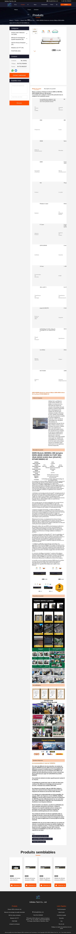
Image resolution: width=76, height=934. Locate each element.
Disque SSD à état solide (39, 841)
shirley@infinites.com (53, 1)
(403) (17, 33)
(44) (17, 47)
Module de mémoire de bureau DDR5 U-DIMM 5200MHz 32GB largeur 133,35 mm (59, 879)
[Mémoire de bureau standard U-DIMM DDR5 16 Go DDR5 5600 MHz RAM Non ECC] (30, 867)
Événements (44, 4)
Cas (61, 921)
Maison (11, 20)
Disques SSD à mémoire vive (27, 20)
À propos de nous (29, 5)
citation (66, 4)
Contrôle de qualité (61, 915)
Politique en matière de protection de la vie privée (61, 927)
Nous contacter (36, 5)
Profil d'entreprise (61, 909)
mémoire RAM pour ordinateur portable (42, 838)
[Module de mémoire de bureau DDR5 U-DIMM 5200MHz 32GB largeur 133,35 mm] (60, 867)
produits (17, 20)
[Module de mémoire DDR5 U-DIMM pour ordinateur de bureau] (45, 867)
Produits (23, 4)
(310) (15, 51)
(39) (18, 38)
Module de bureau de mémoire (40, 836)
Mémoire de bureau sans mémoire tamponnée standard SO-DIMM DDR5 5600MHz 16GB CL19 (15, 879)
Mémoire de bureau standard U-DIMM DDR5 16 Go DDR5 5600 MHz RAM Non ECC (30, 879)
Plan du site (61, 924)
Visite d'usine (61, 912)
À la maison (16, 5)
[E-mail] (16, 70)
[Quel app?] (12, 70)
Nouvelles (61, 918)
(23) (18, 43)
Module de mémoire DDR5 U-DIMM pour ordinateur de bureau (45, 879)
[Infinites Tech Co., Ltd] (9, 4)
